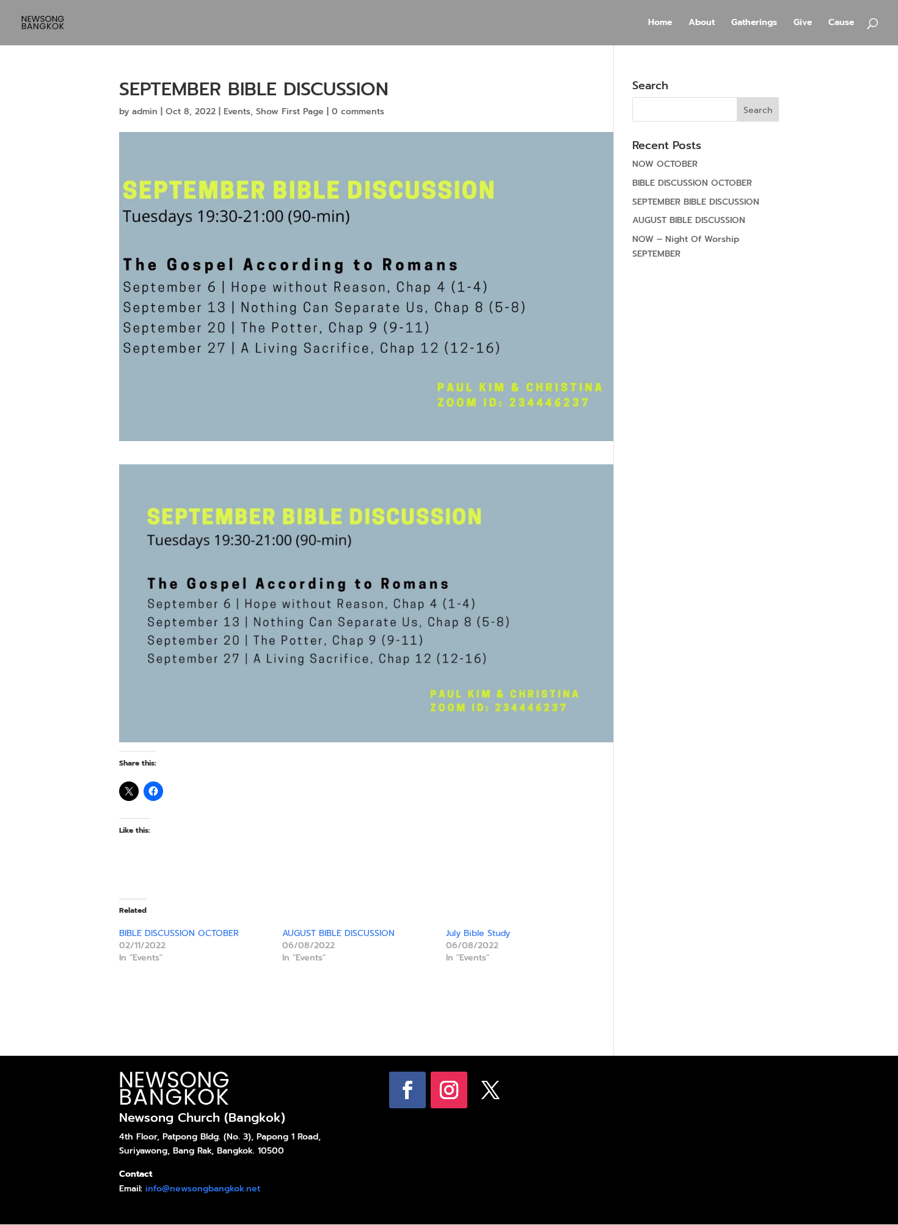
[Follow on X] (490, 1090)
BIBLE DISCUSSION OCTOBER (179, 933)
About (701, 23)
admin (145, 111)
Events (237, 111)
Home (660, 23)
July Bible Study (478, 933)
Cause (841, 23)
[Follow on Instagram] (449, 1090)
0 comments (358, 111)
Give (803, 23)
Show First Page (290, 111)
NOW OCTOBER (665, 164)
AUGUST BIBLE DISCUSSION (338, 933)
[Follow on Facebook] (407, 1090)
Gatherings (754, 23)
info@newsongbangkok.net (202, 1188)
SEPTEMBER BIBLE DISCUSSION (695, 202)
